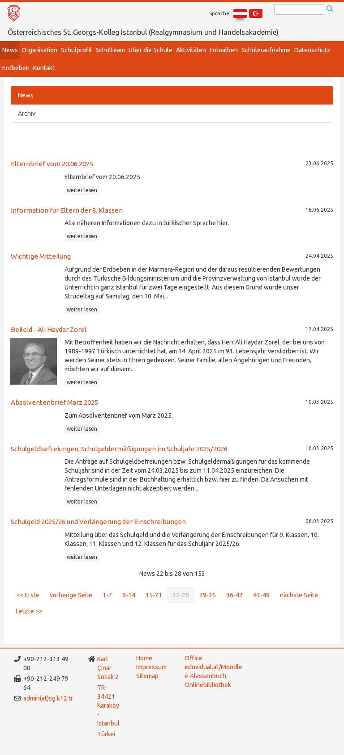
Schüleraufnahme (266, 50)
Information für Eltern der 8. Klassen (67, 210)
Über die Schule (150, 50)
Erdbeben (16, 67)
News (10, 50)
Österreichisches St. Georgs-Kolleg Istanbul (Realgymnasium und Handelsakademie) (143, 32)
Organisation (39, 50)
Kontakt (44, 67)
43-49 (261, 595)
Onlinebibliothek (208, 684)
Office (193, 658)
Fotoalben (224, 50)
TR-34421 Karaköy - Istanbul (108, 705)
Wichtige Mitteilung (41, 256)
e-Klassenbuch (205, 676)
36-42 (234, 595)
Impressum (151, 667)
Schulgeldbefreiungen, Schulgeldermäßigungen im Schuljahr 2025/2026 (119, 449)
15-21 (154, 595)
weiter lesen (82, 190)
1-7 (107, 595)
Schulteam (110, 50)
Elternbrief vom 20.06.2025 (52, 164)
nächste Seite (299, 595)
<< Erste (27, 595)
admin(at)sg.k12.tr (48, 698)
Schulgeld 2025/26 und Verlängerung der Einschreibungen (98, 521)
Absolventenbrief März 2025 (54, 402)
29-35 (207, 595)
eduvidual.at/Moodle (213, 667)
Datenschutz (312, 50)
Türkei (106, 734)
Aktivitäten (191, 50)
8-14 (128, 595)
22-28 (180, 595)
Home (144, 658)
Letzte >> (29, 611)
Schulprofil (76, 50)
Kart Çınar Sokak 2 (108, 667)
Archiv (26, 113)
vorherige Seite (71, 595)
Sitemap (147, 676)
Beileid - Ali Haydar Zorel (48, 329)
